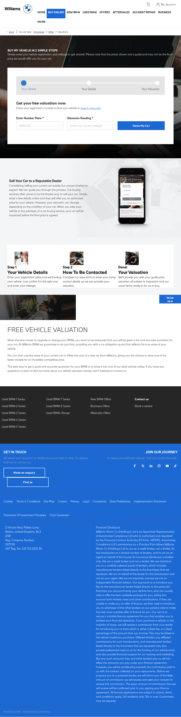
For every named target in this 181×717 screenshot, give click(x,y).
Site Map (49, 501)
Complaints (99, 501)
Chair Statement (59, 515)
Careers (62, 501)
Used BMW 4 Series (14, 419)
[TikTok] (175, 466)
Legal (86, 501)
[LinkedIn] (151, 466)
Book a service (143, 406)
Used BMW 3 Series (14, 413)
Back (11, 31)
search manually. (91, 108)
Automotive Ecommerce (37, 711)
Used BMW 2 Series (14, 406)
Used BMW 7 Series (58, 399)
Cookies (8, 501)
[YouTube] (167, 466)
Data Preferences (120, 501)
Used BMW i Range (58, 413)
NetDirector (11, 711)
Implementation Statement (150, 501)
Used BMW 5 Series (14, 426)
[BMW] (28, 9)
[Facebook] (135, 466)
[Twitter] (143, 466)
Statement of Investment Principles (25, 515)
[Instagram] (159, 466)
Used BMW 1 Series (13, 399)
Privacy (75, 501)
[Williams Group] (12, 8)
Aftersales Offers (100, 413)
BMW (51, 31)
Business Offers (100, 406)
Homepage (38, 31)
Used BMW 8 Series (58, 406)
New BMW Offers (100, 399)
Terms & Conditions (28, 501)
